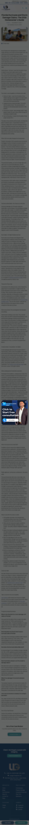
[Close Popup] (26, 402)
